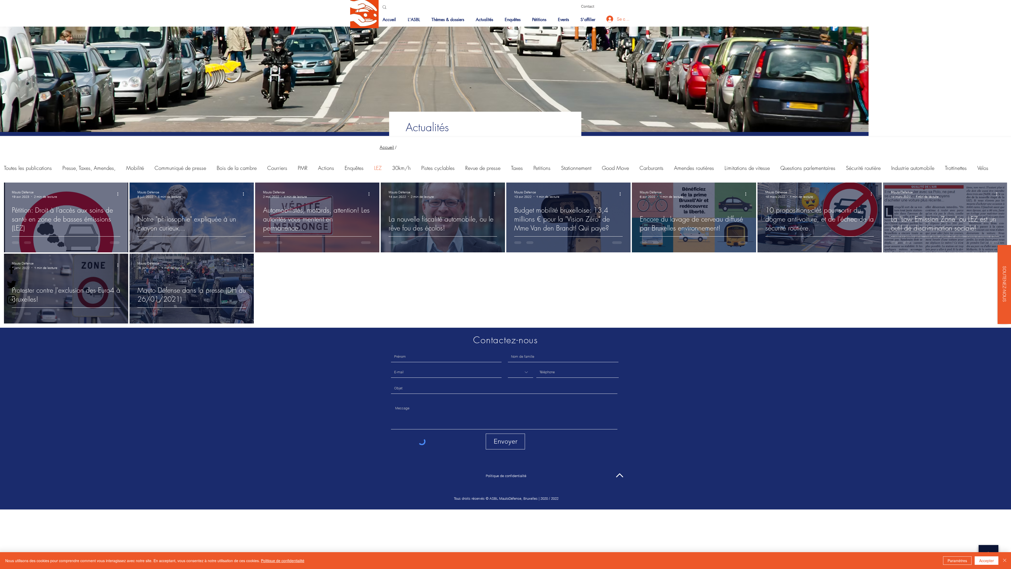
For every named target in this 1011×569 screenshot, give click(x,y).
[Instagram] (11, 299)
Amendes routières (694, 168)
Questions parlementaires (807, 168)
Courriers (277, 168)
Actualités (427, 127)
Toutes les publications (28, 168)
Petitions (542, 168)
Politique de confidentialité (506, 476)
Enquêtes (354, 168)
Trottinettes (956, 168)
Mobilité (135, 168)
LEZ (377, 168)
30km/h (401, 168)
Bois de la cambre (237, 168)
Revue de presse (482, 168)
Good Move (615, 168)
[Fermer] (1005, 560)
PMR (303, 168)
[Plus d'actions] (119, 194)
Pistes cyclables (438, 168)
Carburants (651, 168)
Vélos (982, 168)
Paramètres (957, 560)
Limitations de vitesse (747, 168)
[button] (450, 19)
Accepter (986, 560)
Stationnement (576, 168)
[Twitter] (11, 284)
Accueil (387, 147)
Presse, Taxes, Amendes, (89, 168)
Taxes (517, 168)
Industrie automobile (912, 168)
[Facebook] (11, 269)
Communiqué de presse (180, 168)
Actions (326, 168)
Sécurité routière (863, 168)
